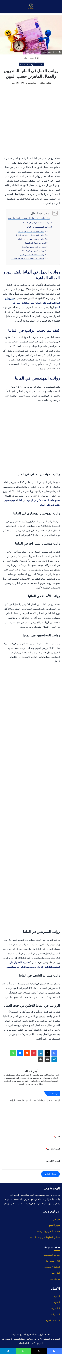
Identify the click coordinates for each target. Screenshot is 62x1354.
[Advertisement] (31, 121)
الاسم (57, 1136)
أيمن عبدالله (44, 83)
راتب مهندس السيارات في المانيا (31, 239)
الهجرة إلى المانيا (27, 64)
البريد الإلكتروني (53, 1149)
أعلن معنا (55, 1273)
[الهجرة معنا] (31, 6)
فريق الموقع (54, 1225)
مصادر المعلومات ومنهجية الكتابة (45, 1237)
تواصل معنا (55, 1279)
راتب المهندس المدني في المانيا (31, 231)
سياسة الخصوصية (51, 1255)
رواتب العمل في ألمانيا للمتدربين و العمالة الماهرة (29, 218)
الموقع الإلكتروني (53, 1161)
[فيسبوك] (54, 1053)
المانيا (26, 58)
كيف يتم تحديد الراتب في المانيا (36, 222)
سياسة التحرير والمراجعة (48, 1231)
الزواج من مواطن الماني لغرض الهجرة (24, 967)
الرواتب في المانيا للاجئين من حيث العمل (27, 258)
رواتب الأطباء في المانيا (34, 243)
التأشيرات (55, 1308)
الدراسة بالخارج (53, 1320)
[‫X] (47, 1053)
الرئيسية (33, 58)
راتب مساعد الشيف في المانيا (32, 255)
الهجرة (57, 1296)
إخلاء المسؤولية (53, 1261)
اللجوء (57, 1302)
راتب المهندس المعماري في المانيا (30, 235)
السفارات (55, 1314)
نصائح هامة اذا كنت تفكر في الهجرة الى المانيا (38, 500)
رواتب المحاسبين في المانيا (33, 247)
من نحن (56, 1219)
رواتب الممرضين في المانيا (33, 251)
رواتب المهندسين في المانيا (38, 227)
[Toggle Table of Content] (53, 213)
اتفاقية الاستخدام (52, 1267)
